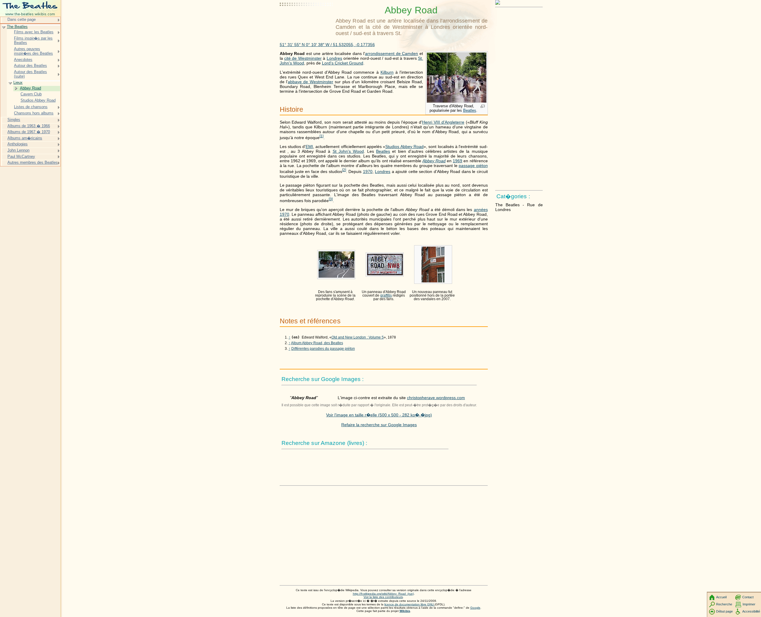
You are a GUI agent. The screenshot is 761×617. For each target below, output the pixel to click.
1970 (367, 171)
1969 (457, 160)
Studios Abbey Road (404, 146)
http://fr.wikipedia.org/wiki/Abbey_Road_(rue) (383, 593)
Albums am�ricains (24, 138)
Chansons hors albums (34, 113)
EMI (309, 146)
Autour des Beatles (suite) (30, 74)
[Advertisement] (306, 19)
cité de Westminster (303, 58)
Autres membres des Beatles (32, 162)
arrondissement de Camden (391, 53)
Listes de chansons (31, 107)
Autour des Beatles (30, 65)
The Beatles (17, 26)
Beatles (469, 110)
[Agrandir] (482, 107)
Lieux (18, 82)
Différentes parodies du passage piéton (323, 349)
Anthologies (17, 144)
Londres (334, 58)
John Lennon (18, 150)
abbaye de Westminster (310, 81)
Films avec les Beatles (34, 32)
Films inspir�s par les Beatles (33, 40)
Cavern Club (31, 94)
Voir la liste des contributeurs (383, 597)
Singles (13, 119)
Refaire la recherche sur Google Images (379, 424)
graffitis (386, 295)
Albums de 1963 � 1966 (28, 126)
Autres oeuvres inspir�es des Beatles (33, 51)
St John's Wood (348, 151)
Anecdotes (23, 59)
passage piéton (473, 165)
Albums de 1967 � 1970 (28, 132)
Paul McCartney (21, 156)
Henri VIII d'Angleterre (443, 122)
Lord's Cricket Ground (342, 63)
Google (475, 607)
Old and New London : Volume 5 (357, 337)
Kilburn (387, 72)
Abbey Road (434, 160)
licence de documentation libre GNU (409, 604)
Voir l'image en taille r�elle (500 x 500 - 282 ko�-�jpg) (379, 415)
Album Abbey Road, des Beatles (317, 343)
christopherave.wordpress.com (436, 397)
